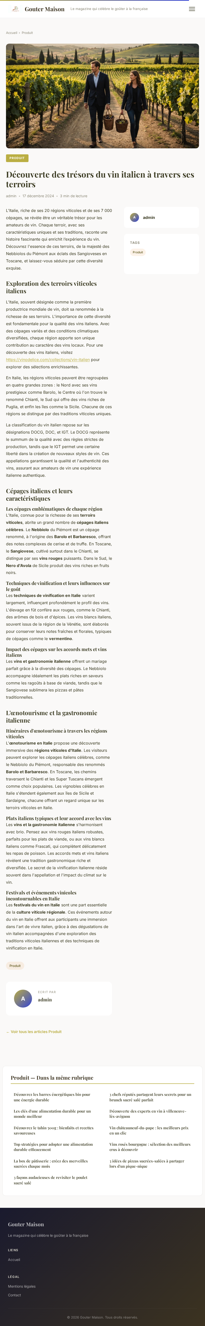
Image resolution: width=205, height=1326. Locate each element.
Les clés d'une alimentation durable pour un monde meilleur (52, 1114)
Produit (27, 33)
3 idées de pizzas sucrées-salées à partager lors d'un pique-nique (147, 1163)
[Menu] (192, 9)
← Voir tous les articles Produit (34, 1031)
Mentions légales (22, 1286)
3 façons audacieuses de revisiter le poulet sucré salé (50, 1180)
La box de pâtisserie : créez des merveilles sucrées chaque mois (51, 1163)
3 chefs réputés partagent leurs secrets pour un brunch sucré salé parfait (150, 1097)
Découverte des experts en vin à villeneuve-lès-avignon (148, 1114)
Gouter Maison (44, 9)
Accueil (11, 33)
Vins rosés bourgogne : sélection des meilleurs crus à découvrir (150, 1147)
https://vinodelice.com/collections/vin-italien (48, 359)
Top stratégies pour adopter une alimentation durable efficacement (53, 1147)
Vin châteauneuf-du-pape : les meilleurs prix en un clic (149, 1130)
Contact (14, 1295)
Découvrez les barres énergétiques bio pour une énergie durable (52, 1097)
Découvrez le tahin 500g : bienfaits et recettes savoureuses (54, 1130)
